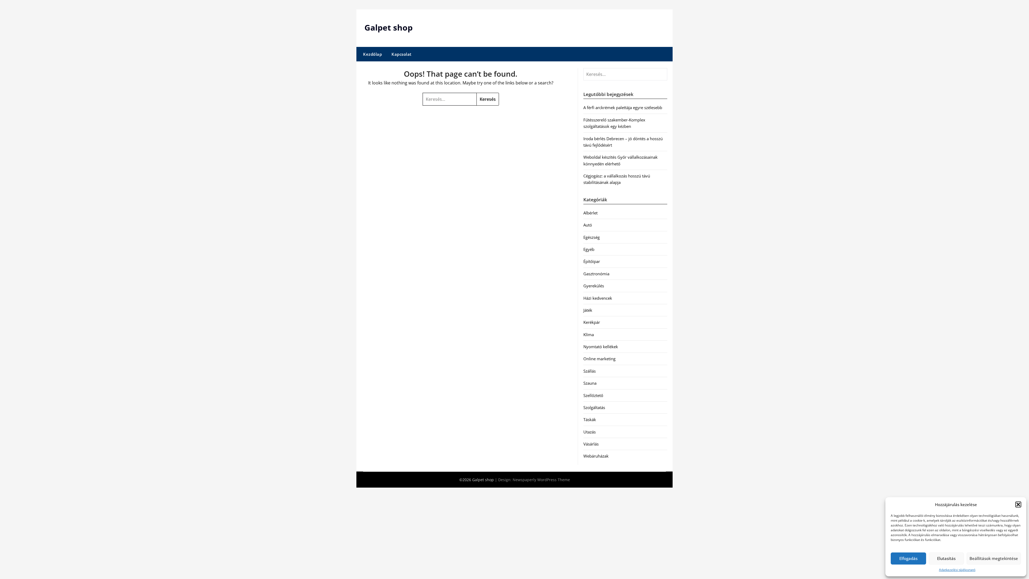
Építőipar (591, 261)
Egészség (591, 237)
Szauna (589, 383)
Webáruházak (596, 456)
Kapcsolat (402, 54)
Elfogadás (908, 558)
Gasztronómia (596, 273)
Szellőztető (593, 395)
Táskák (589, 419)
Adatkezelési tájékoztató (957, 569)
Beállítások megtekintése (994, 558)
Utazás (589, 432)
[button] (1018, 504)
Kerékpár (591, 322)
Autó (587, 225)
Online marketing (599, 358)
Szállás (589, 371)
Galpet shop (388, 27)
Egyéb (588, 249)
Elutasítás (946, 558)
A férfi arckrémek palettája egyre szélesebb (622, 107)
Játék (587, 310)
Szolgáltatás (594, 407)
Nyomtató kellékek (600, 346)
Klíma (588, 334)
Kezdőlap (372, 54)
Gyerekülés (593, 285)
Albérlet (590, 213)
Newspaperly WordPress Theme (541, 479)
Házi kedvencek (597, 298)
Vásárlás (591, 444)
